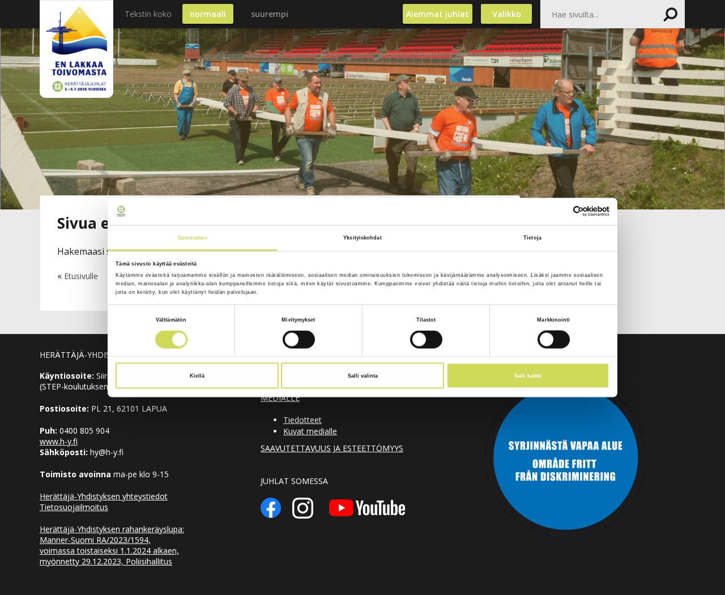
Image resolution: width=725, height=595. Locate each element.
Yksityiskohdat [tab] (362, 237)
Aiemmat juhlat (437, 13)
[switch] (299, 340)
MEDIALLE (280, 397)
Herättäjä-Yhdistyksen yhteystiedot (104, 496)
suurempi (269, 13)
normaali (208, 13)
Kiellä (197, 376)
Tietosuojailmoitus (74, 507)
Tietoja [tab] (532, 237)
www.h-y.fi (59, 441)
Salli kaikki (528, 376)
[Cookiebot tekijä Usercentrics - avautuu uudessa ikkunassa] (559, 211)
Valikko (506, 13)
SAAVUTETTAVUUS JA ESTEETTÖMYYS (332, 448)
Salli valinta (363, 376)
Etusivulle (81, 276)
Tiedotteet (302, 419)
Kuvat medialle (310, 431)
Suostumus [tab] (192, 237)
